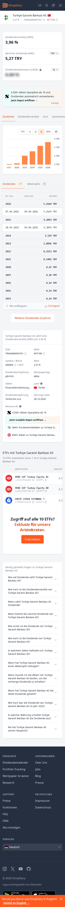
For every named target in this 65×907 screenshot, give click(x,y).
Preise (6, 801)
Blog (38, 776)
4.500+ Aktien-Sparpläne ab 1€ (29, 412)
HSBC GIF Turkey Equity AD (31, 487)
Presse (39, 782)
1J (29, 131)
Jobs (37, 769)
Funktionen (10, 807)
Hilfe (5, 821)
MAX (48, 131)
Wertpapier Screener (16, 776)
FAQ (5, 814)
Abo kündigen (11, 827)
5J (41, 131)
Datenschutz (43, 807)
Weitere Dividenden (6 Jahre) (32, 318)
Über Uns (41, 762)
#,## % (12, 74)
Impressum (42, 801)
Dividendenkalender (15, 762)
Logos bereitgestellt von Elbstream (22, 884)
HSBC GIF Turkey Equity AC (31, 476)
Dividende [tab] (8, 116)
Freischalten (32, 539)
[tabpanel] (32, 150)
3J (35, 131)
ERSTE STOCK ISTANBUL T (29, 498)
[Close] (61, 899)
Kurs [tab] (45, 116)
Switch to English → (16, 903)
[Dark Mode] (47, 5)
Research (8, 782)
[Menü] (60, 5)
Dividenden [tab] (12, 183)
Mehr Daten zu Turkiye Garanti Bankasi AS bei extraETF (34, 435)
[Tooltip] (41, 383)
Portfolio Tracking (14, 769)
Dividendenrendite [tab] (28, 116)
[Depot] (53, 5)
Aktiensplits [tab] (36, 183)
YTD (23, 131)
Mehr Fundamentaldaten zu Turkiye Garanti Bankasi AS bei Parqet (34, 427)
